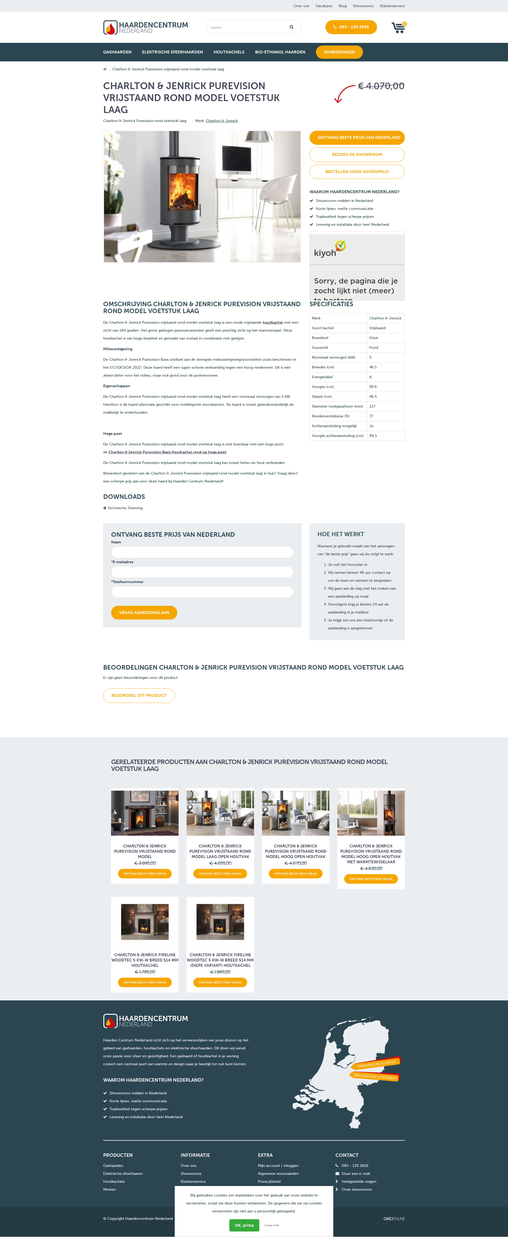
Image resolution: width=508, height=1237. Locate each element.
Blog (343, 6)
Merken (109, 1189)
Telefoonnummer (128, 582)
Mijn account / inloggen (278, 1165)
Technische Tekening (124, 508)
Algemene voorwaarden (278, 1173)
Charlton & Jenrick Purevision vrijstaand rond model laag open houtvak (220, 851)
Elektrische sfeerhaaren (123, 1173)
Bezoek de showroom (357, 154)
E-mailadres (123, 562)
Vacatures (324, 6)
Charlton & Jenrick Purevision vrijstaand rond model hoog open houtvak (295, 851)
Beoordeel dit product (139, 695)
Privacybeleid (269, 1181)
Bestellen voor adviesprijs (357, 171)
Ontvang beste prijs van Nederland (359, 137)
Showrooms (363, 6)
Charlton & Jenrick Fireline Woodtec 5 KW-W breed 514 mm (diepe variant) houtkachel (220, 960)
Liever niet (272, 1225)
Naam (116, 542)
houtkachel (273, 322)
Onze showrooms (357, 1189)
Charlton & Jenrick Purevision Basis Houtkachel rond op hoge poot (167, 452)
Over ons (301, 6)
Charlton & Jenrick (222, 121)
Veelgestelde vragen (359, 1181)
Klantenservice (392, 6)
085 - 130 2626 (353, 26)
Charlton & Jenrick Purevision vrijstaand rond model (145, 851)
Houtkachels (114, 1181)
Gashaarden (113, 1165)
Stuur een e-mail (356, 1173)
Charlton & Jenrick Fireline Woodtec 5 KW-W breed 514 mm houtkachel (144, 960)
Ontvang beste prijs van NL (144, 873)
